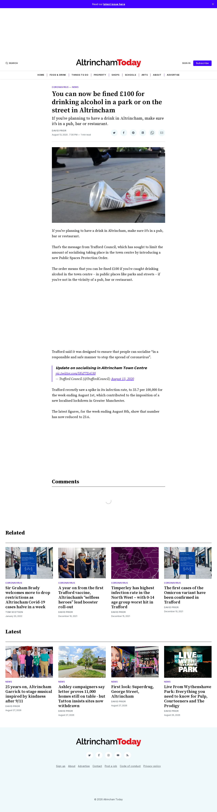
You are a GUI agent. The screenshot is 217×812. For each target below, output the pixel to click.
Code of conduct (130, 766)
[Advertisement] (108, 32)
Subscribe (202, 63)
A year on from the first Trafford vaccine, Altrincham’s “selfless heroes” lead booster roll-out (80, 597)
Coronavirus (60, 87)
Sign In (186, 63)
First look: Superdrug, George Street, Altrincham (132, 691)
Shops (116, 75)
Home (40, 75)
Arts (145, 75)
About (157, 75)
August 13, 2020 (122, 379)
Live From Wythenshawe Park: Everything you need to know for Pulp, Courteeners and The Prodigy (187, 696)
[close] (213, 4)
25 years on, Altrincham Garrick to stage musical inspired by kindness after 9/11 (28, 694)
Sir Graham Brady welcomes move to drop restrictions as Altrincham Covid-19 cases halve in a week (27, 597)
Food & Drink (58, 75)
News (75, 87)
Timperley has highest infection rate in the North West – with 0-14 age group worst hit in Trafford (132, 597)
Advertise (173, 75)
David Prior (59, 130)
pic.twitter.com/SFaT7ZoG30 (76, 374)
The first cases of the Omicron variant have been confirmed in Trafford (185, 595)
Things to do (80, 75)
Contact (97, 766)
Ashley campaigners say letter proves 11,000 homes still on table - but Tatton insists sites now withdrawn (81, 696)
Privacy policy (152, 766)
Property (100, 75)
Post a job (111, 766)
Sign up (60, 766)
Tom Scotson (14, 612)
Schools (130, 75)
